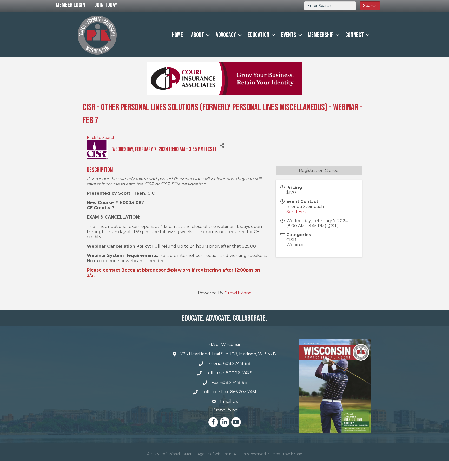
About (197, 35)
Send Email (298, 211)
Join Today (106, 5)
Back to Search (101, 137)
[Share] (222, 146)
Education (258, 35)
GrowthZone (238, 292)
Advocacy (226, 35)
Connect (354, 35)
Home (177, 35)
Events (288, 35)
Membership (321, 35)
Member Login (70, 5)
